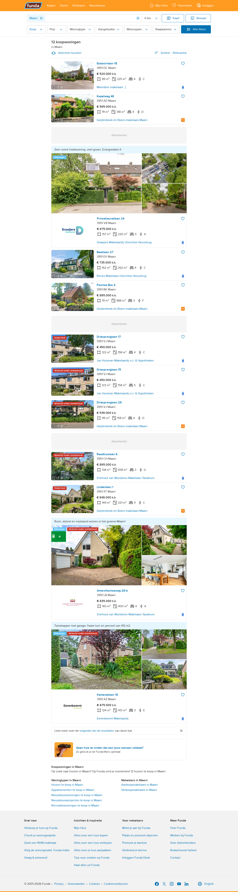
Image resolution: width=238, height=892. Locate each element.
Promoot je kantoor (134, 843)
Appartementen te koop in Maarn (72, 790)
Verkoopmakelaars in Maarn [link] (139, 790)
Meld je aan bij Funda (136, 828)
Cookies (94, 884)
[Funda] (33, 5)
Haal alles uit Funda (86, 865)
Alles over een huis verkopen (93, 843)
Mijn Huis (80, 828)
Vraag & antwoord (35, 858)
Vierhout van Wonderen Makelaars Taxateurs (125, 478)
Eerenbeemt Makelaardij (112, 718)
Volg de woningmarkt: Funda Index (47, 850)
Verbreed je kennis (134, 850)
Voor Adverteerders (183, 843)
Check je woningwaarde (40, 835)
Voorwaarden (76, 884)
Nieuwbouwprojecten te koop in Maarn (76, 800)
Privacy (59, 884)
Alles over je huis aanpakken (92, 850)
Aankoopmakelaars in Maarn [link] (139, 785)
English (209, 884)
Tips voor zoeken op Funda (91, 858)
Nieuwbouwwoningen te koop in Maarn (76, 795)
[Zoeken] (138, 18)
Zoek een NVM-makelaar (40, 843)
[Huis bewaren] (183, 63)
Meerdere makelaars (110, 87)
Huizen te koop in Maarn (67, 785)
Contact (175, 858)
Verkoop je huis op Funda (40, 828)
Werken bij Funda (181, 835)
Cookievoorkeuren (116, 884)
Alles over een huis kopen (91, 835)
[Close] (41, 18)
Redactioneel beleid (183, 850)
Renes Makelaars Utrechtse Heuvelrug (121, 276)
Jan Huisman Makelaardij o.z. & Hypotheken (125, 360)
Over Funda (177, 828)
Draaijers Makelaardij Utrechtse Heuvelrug (124, 242)
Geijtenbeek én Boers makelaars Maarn (122, 120)
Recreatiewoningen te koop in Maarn (75, 805)
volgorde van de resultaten (96, 731)
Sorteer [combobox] (174, 53)
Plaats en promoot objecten (140, 835)
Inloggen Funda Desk (136, 858)
